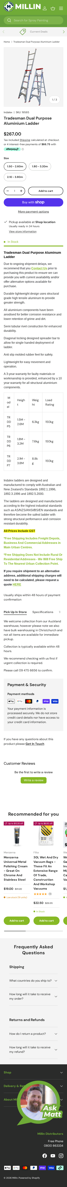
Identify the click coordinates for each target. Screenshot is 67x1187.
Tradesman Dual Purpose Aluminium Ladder (36, 42)
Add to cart (46, 191)
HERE (17, 584)
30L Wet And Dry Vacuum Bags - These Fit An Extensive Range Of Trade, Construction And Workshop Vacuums (46, 873)
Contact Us (39, 268)
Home (7, 42)
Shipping (25, 140)
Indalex (8, 112)
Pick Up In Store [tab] (15, 612)
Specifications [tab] (42, 612)
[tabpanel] (33, 646)
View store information (22, 231)
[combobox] (33, 20)
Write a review (33, 780)
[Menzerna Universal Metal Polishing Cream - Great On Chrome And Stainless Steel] (17, 835)
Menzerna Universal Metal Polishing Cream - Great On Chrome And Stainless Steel (16, 868)
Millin (15, 1177)
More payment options (33, 212)
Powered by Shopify (29, 1177)
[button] (53, 8)
